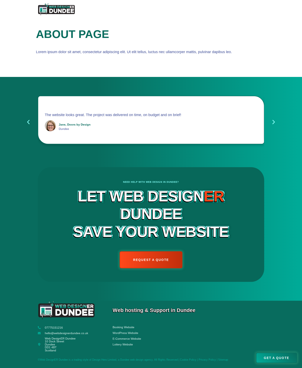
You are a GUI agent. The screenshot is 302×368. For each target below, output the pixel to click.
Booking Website (123, 327)
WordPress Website (125, 333)
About (176, 10)
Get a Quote (250, 10)
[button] (28, 122)
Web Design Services (208, 10)
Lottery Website (123, 344)
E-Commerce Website (127, 338)
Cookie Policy (188, 359)
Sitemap (223, 359)
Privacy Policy (207, 359)
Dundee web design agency (136, 359)
